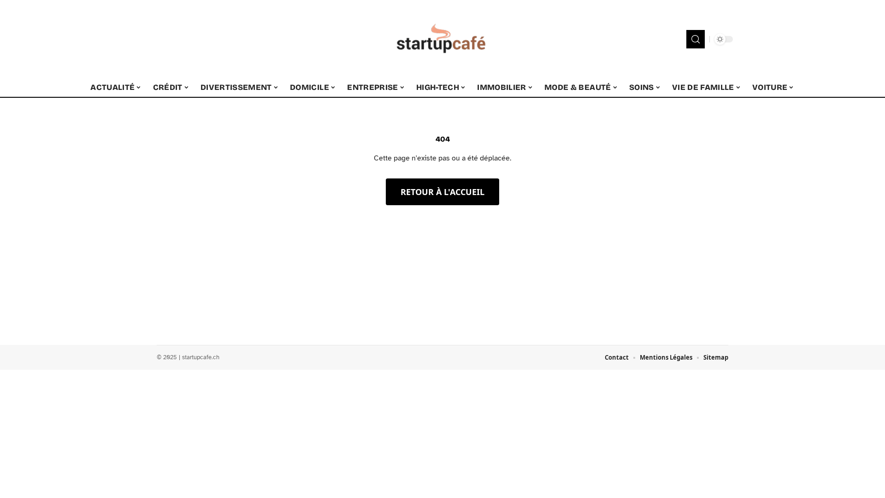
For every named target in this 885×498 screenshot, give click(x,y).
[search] (695, 39)
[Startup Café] (442, 39)
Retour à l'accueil (442, 191)
